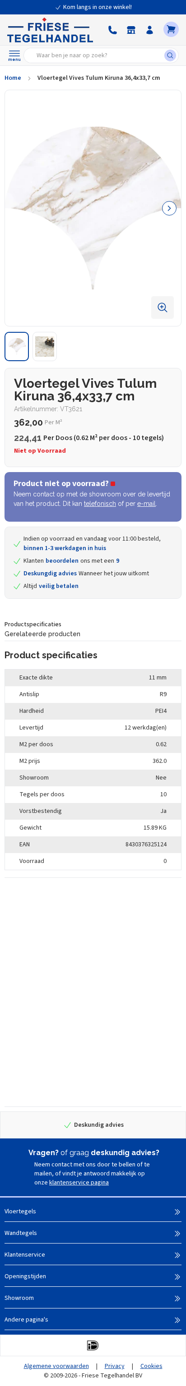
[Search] (171, 55)
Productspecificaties (33, 624)
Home (13, 78)
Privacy (115, 1366)
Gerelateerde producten (42, 634)
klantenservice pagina (79, 1182)
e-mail (146, 503)
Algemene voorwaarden (56, 1366)
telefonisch (100, 503)
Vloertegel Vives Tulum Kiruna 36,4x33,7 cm (98, 78)
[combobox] (96, 55)
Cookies (151, 1366)
